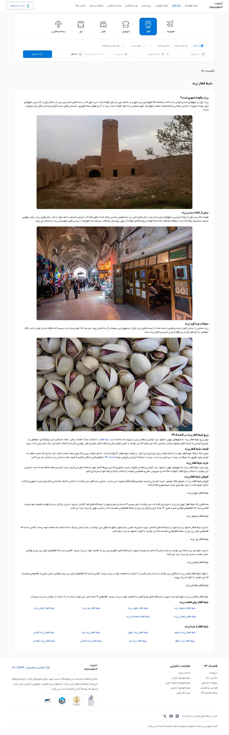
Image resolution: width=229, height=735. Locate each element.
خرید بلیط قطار (107, 439)
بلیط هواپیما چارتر (181, 677)
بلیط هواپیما (191, 5)
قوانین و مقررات (208, 687)
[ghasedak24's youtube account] (171, 716)
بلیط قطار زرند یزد (91, 632)
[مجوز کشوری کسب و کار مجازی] (62, 700)
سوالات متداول (209, 682)
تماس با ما (211, 677)
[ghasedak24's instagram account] (177, 716)
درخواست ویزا (96, 5)
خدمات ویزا (184, 672)
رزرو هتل (146, 5)
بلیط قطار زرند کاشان (91, 640)
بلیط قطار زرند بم (138, 640)
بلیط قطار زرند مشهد (185, 632)
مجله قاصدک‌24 (209, 692)
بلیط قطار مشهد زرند (185, 608)
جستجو (35, 54)
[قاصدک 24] (213, 5)
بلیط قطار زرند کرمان (44, 632)
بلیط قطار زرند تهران (138, 632)
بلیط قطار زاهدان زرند (185, 616)
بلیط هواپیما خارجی (180, 687)
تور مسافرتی (131, 5)
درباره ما (213, 672)
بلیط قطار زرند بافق (185, 640)
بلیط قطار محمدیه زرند (138, 616)
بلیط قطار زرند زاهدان (44, 640)
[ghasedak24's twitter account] (165, 716)
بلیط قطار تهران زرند (138, 608)
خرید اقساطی (183, 692)
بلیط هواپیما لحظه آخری (178, 682)
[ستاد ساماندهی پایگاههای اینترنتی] (76, 700)
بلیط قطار (176, 5)
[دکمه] (167, 54)
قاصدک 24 (110, 457)
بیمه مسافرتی (114, 5)
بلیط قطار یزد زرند (91, 608)
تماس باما (80, 5)
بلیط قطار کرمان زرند (44, 608)
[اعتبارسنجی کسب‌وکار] (91, 700)
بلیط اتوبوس (161, 5)
